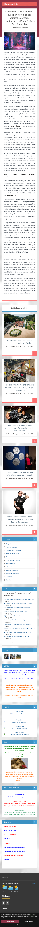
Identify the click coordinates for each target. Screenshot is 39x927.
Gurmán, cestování (12, 570)
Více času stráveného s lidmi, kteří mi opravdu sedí (19, 599)
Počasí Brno (19, 720)
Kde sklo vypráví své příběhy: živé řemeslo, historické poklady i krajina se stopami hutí (19, 387)
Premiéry (9, 576)
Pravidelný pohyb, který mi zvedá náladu (16, 611)
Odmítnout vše (29, 921)
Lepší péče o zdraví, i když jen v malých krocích (18, 603)
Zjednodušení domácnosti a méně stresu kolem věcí (19, 628)
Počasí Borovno (19, 732)
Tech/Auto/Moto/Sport (12, 573)
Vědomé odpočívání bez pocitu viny (14, 620)
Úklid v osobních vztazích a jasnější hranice (17, 607)
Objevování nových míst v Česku (13, 616)
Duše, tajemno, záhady (13, 560)
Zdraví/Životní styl (11, 567)
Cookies (8, 580)
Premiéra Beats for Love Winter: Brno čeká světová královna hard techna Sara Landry (19, 519)
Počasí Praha (20, 711)
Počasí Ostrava (19, 726)
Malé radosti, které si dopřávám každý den (16, 636)
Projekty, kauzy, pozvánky (20, 27)
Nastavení (19, 924)
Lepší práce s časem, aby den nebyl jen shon (17, 632)
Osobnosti (9, 557)
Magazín (8, 544)
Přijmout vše (10, 921)
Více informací (19, 918)
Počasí (33, 883)
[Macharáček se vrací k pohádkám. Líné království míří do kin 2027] (6, 656)
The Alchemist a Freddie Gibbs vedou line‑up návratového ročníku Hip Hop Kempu (19, 428)
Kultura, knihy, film (11, 547)
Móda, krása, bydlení (12, 553)
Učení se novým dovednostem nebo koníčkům (17, 624)
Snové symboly (10, 563)
